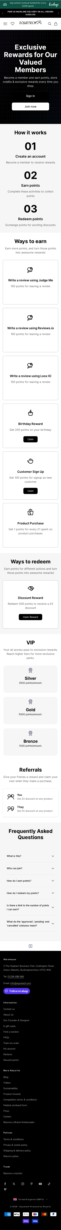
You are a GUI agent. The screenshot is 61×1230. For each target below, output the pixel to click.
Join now (30, 106)
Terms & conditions (13, 1139)
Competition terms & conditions (20, 1099)
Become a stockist (12, 1173)
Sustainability (10, 1088)
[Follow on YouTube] (40, 1184)
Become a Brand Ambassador (19, 1122)
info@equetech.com (20, 983)
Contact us (9, 1009)
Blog (5, 1077)
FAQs (6, 1037)
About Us (8, 1014)
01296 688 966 (16, 976)
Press (6, 1111)
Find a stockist (11, 1031)
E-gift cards (9, 1026)
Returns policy (10, 1156)
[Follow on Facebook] (5, 1184)
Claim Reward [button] (30, 617)
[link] (30, 4)
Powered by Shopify (40, 1206)
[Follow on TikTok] (49, 1184)
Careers (7, 1116)
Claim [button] (30, 439)
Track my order (11, 1043)
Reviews (7, 1054)
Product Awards (12, 1094)
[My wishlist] (13, 23)
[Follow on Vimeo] (5, 1189)
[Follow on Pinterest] (31, 1184)
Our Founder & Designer (16, 1020)
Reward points (11, 1060)
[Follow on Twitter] (14, 1184)
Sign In (30, 96)
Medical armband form (15, 1105)
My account (9, 1048)
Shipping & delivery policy (17, 1150)
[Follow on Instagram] (22, 1184)
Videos (7, 1082)
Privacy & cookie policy (15, 1145)
